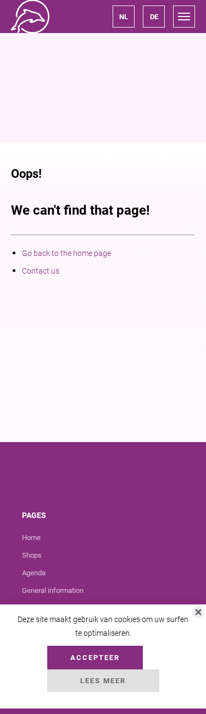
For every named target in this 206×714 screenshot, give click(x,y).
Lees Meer (103, 681)
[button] (124, 17)
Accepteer (95, 657)
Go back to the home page (66, 253)
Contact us (40, 270)
